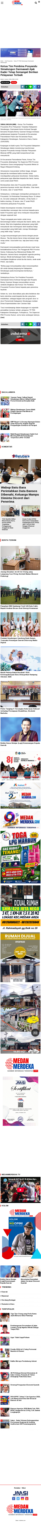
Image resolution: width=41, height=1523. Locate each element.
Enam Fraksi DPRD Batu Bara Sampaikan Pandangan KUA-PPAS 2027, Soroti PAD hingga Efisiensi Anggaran (30, 523)
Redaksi (17, 1488)
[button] (39, 1)
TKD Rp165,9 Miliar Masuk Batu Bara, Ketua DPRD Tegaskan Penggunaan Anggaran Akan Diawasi (9, 524)
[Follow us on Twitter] (18, 1498)
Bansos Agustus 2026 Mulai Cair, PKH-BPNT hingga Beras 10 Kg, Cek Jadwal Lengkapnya (25, 1410)
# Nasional (4, 1296)
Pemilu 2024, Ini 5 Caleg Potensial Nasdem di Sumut (23, 1350)
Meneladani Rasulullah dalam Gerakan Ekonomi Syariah (30, 1281)
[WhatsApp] (27, 87)
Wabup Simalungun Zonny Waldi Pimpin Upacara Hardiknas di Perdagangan (22, 411)
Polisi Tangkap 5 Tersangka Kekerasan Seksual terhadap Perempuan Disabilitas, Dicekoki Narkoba (20, 711)
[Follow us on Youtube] (27, 1498)
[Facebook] (39, 87)
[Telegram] (23, 87)
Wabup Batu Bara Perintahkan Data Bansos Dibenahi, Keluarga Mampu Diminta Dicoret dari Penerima (20, 494)
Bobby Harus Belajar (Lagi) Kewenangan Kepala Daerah (8, 1281)
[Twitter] (35, 87)
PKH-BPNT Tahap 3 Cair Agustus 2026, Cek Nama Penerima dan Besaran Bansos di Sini (25, 1398)
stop (14, 82)
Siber (24, 1488)
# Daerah (4, 1292)
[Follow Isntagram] (22, 1498)
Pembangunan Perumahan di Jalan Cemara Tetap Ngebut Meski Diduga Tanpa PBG (24, 1327)
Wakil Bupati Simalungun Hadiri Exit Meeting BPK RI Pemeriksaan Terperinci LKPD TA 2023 (24, 435)
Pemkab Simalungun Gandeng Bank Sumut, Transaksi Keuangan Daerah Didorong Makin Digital (18, 640)
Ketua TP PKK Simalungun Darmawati (24, 61)
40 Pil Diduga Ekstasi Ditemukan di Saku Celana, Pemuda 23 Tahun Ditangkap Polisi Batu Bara (23, 1374)
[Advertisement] (20, 28)
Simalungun (3, 62)
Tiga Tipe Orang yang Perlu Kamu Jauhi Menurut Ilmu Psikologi (23, 1314)
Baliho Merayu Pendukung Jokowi (23, 1361)
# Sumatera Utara (7, 1304)
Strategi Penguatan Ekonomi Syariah (24, 1385)
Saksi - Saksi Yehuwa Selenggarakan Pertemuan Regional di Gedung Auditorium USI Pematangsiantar (24, 1422)
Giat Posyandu (9, 61)
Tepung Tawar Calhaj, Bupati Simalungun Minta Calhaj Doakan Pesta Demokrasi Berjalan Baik (23, 399)
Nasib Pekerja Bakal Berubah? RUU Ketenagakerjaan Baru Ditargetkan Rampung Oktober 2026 (18, 675)
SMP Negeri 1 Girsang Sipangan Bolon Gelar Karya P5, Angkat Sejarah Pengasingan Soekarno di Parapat (25, 423)
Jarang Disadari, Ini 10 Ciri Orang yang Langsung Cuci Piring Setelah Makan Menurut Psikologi (19, 574)
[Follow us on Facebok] (13, 1498)
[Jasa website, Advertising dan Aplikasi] (20, 345)
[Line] (31, 87)
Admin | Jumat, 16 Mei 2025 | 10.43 (9, 79)
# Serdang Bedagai (7, 1300)
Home (1, 61)
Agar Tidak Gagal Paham (19, 1337)
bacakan (6, 82)
